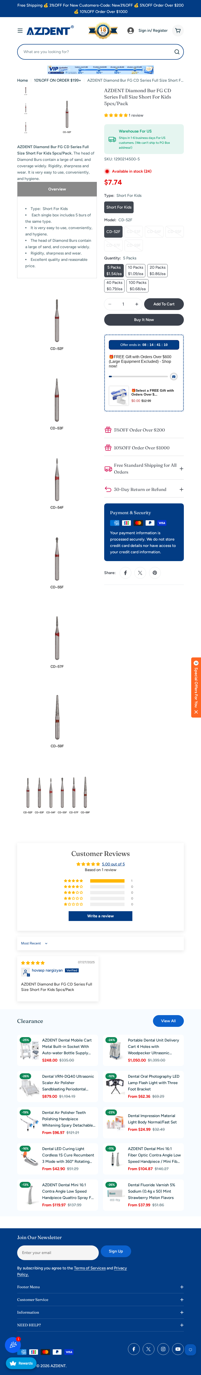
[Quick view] (34, 1044)
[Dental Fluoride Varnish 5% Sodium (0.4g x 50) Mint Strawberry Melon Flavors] (115, 1195)
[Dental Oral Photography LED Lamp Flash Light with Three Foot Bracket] (115, 1086)
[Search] (177, 52)
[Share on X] (140, 573)
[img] (33, 963)
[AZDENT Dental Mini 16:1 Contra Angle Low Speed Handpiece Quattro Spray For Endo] (29, 1195)
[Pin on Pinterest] (155, 573)
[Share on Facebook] (125, 573)
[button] (116, 115)
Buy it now (144, 319)
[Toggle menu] (20, 30)
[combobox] (100, 52)
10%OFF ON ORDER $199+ (57, 80)
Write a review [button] (100, 916)
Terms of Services (90, 1268)
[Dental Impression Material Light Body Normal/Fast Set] (115, 1122)
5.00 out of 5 (113, 864)
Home (22, 80)
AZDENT (58, 1366)
